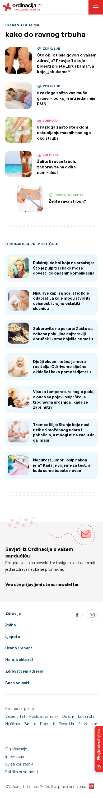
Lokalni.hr (86, 716)
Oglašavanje (16, 749)
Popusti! (47, 723)
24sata (30, 723)
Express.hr (87, 723)
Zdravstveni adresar (24, 671)
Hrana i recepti (19, 648)
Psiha (10, 625)
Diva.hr (68, 716)
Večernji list (15, 716)
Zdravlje (13, 613)
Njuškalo (12, 723)
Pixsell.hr (66, 723)
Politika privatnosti (21, 771)
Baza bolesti (17, 683)
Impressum (15, 756)
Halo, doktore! (19, 659)
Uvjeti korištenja (19, 764)
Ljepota (12, 636)
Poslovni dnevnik (43, 716)
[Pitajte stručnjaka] (99, 749)
